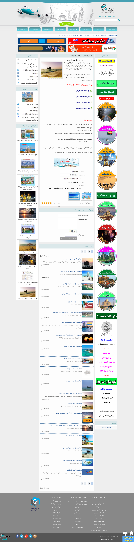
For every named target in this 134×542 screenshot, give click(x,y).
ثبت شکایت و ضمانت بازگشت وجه (99, 530)
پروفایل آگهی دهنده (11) (29, 89)
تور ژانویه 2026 (56, 515)
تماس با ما (98, 507)
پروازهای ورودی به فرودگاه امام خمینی (77, 501)
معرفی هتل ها (48, 29)
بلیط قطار (77, 524)
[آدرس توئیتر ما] (21, 536)
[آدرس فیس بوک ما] (17, 536)
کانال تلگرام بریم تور (99, 512)
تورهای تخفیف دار (56, 524)
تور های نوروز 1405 (56, 501)
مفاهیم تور (56, 510)
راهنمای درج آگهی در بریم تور (99, 510)
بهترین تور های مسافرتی (99, 524)
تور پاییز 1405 (56, 512)
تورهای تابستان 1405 (56, 504)
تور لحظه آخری (73, 29)
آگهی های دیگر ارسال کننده (29, 83)
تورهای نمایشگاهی (56, 507)
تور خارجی (99, 29)
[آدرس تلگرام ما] (30, 536)
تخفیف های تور (106, 427)
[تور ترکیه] (106, 243)
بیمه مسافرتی (77, 518)
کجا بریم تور (99, 518)
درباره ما (99, 527)
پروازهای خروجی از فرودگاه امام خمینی (78, 504)
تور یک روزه (60, 29)
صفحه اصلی (112, 29)
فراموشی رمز (102, 16)
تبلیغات (113, 423)
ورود (113, 16)
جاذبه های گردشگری (99, 521)
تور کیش (87, 35)
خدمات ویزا (35, 29)
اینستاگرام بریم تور (99, 515)
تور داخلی (86, 29)
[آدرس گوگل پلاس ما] (26, 536)
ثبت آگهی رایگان (66, 23)
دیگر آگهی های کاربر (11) (29, 126)
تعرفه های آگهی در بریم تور (98, 504)
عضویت (109, 16)
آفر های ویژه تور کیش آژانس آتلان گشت (71, 35)
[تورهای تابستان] (106, 316)
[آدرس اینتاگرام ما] (35, 536)
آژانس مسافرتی (22, 29)
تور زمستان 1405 (56, 518)
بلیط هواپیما (78, 521)
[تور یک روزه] (106, 95)
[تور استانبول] (106, 221)
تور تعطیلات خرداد (56, 527)
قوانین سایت (99, 501)
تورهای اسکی (56, 521)
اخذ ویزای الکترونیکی (77, 527)
